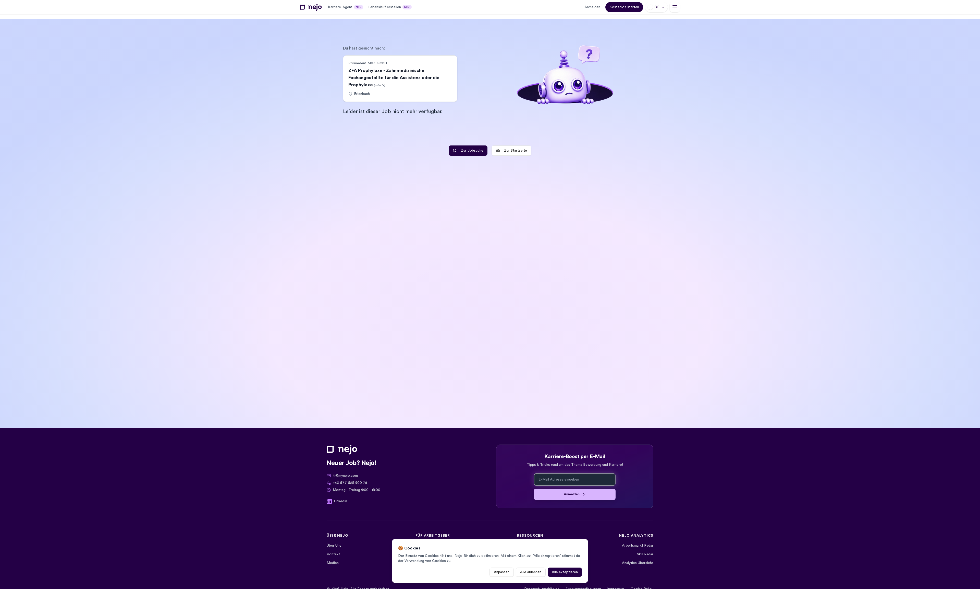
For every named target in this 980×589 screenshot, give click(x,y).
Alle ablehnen (530, 572)
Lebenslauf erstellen (389, 7)
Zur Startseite (515, 150)
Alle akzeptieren (565, 572)
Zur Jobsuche (472, 150)
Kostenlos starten (624, 7)
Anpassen (501, 572)
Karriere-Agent (344, 7)
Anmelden (592, 7)
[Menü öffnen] (675, 7)
